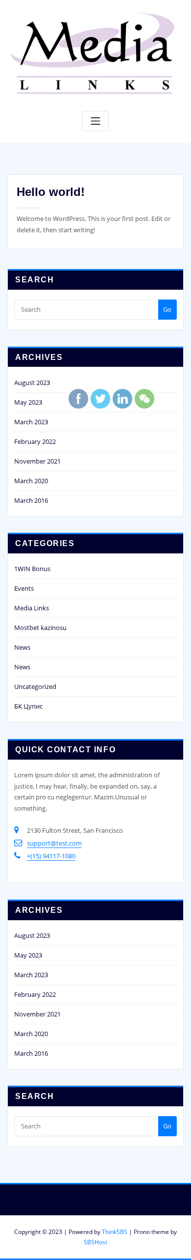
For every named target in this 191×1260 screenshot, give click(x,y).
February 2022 (35, 441)
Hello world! (51, 191)
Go (167, 309)
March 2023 (31, 421)
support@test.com (54, 843)
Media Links (31, 607)
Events (24, 588)
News (22, 647)
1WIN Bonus (32, 568)
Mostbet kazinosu (40, 627)
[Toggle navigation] (95, 121)
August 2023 (32, 382)
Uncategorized (35, 686)
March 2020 (31, 480)
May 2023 (28, 402)
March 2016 (31, 500)
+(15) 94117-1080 (51, 855)
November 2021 (37, 461)
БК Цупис (28, 706)
